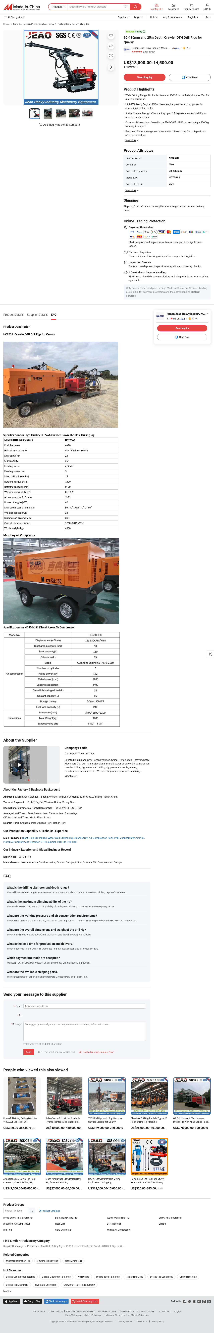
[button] (125, 6)
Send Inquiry (144, 77)
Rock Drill (60, 1223)
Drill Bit (162, 1223)
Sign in (207, 8)
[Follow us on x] (189, 1301)
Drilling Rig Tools (188, 1276)
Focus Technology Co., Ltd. (83, 1321)
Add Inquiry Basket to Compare (61, 124)
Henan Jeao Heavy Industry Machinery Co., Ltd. (150, 48)
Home (6, 24)
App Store (12, 1301)
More (6, 1291)
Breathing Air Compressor (16, 1223)
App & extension (171, 17)
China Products (56, 1311)
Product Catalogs (50, 1210)
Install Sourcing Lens (86, 1301)
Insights (177, 1311)
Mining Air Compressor (119, 1229)
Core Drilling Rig (63, 1229)
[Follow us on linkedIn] (209, 1301)
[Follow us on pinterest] (204, 1301)
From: (19, 1006)
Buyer (137, 17)
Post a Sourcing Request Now (96, 1052)
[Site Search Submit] (135, 6)
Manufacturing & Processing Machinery (33, 24)
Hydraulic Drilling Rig (46, 1284)
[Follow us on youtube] (199, 1301)
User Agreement (125, 1321)
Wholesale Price (127, 1311)
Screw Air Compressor (170, 1217)
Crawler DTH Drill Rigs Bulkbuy (79, 1284)
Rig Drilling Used (135, 1276)
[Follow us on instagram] (194, 1301)
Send (28, 1052)
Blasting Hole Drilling (47, 1260)
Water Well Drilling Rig (60, 837)
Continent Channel (145, 1311)
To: (20, 1015)
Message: (17, 1024)
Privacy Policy (158, 1321)
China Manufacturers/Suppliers (80, 1311)
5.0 (171, 318)
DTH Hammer (48, 841)
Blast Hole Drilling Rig (34, 837)
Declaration (142, 1321)
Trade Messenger (56, 1301)
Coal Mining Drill (73, 1260)
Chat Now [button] (192, 77)
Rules (208, 17)
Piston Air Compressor (16, 841)
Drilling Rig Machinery (17, 1284)
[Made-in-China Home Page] (21, 6)
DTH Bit (61, 841)
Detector (34, 841)
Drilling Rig (63, 24)
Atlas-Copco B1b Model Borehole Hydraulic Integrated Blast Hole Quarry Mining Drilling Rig (63, 1122)
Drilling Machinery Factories (56, 1276)
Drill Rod (71, 841)
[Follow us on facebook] (184, 1301)
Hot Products (39, 1311)
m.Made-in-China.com (115, 1315)
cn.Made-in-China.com (138, 1315)
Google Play (32, 1301)
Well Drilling (83, 1276)
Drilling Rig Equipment (161, 1276)
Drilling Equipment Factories (20, 1276)
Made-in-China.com (92, 1315)
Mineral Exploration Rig (18, 1260)
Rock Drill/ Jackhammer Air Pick (126, 837)
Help (152, 17)
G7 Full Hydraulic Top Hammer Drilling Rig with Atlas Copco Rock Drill (190, 1122)
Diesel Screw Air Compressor (90, 837)
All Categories (15, 17)
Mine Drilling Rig (80, 24)
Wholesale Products (107, 1311)
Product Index (164, 1311)
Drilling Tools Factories (108, 1276)
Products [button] (57, 7)
